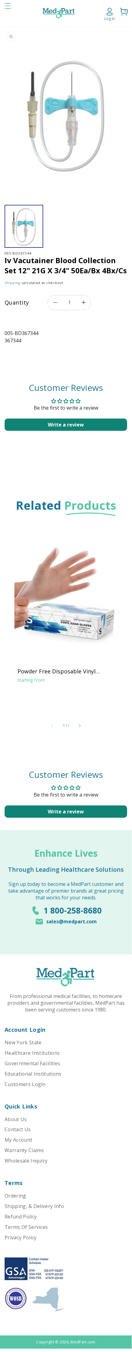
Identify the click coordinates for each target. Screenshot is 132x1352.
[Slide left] (52, 725)
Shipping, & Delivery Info (34, 1206)
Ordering (15, 1195)
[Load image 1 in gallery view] (24, 226)
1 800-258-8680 (72, 910)
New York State (23, 1042)
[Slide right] (79, 725)
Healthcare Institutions (32, 1053)
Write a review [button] (66, 424)
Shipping (12, 283)
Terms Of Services (26, 1227)
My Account (18, 1139)
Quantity (17, 302)
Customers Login (25, 1084)
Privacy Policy (20, 1237)
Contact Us (18, 1129)
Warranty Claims (24, 1150)
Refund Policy (21, 1216)
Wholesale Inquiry (26, 1160)
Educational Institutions (33, 1073)
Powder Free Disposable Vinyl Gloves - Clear (56, 671)
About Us (16, 1119)
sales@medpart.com (71, 921)
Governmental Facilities (32, 1063)
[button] (8, 13)
